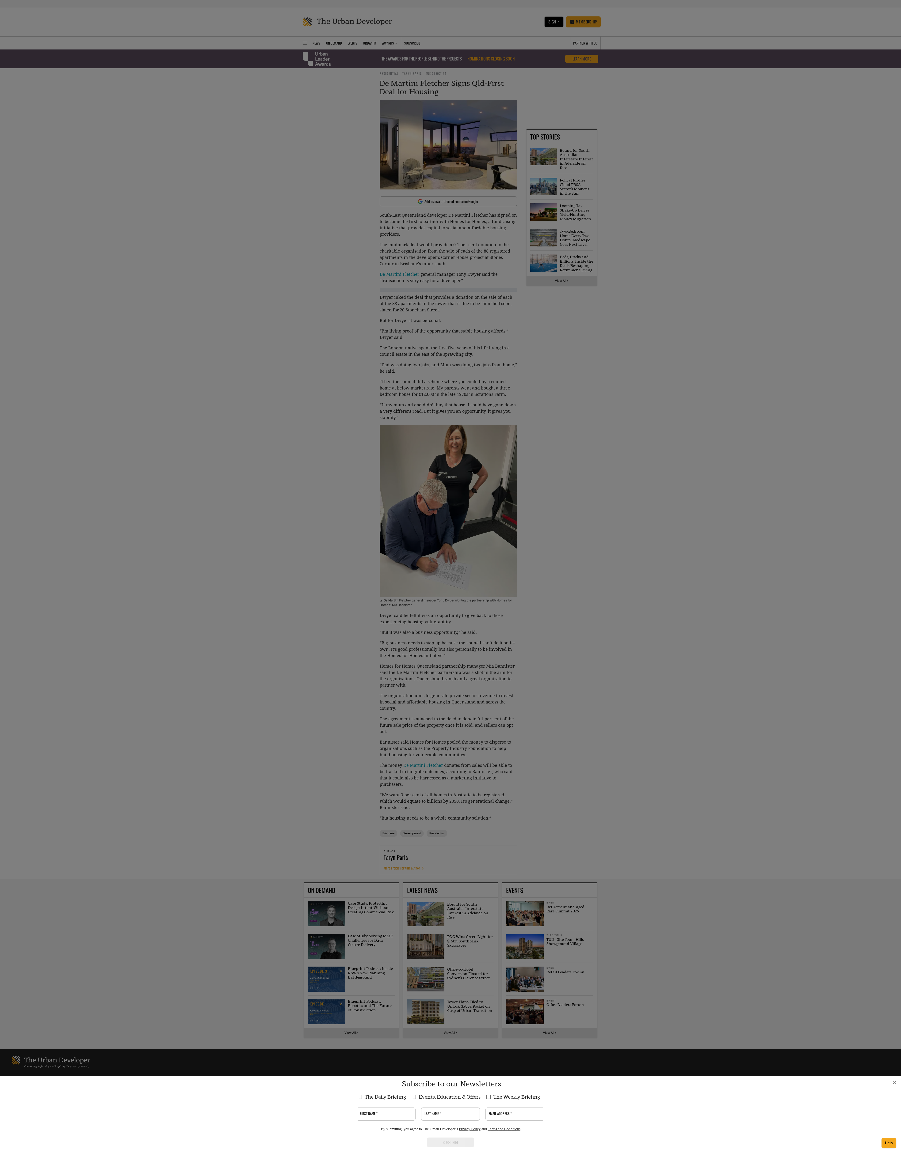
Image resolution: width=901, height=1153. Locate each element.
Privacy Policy (470, 1129)
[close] (894, 1082)
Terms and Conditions (504, 1129)
